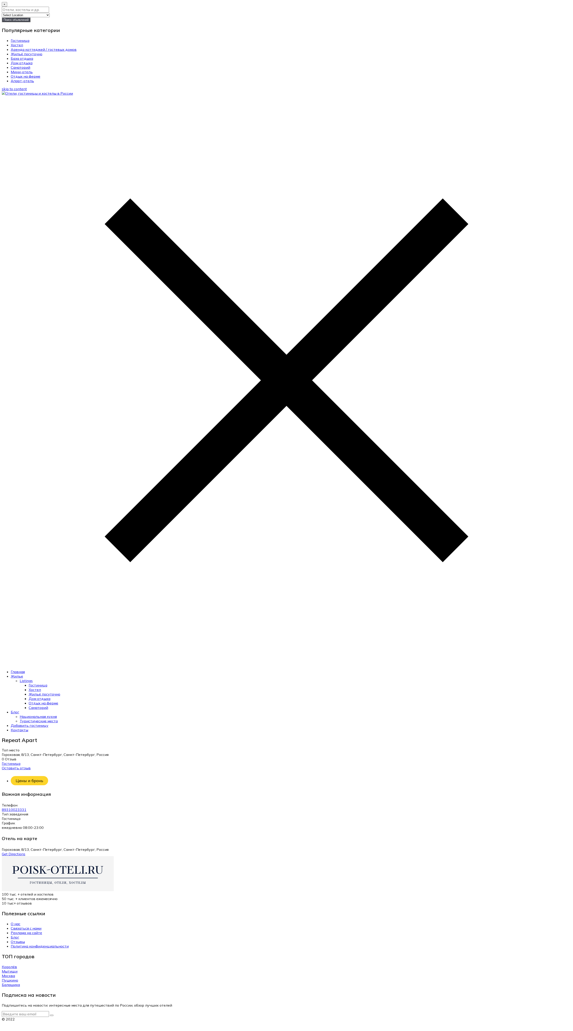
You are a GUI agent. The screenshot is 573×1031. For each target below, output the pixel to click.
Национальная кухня (38, 716)
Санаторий (20, 67)
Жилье (17, 676)
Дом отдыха (21, 63)
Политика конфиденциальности (40, 946)
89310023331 (14, 809)
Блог (15, 712)
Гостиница (20, 40)
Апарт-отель (22, 81)
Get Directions (13, 854)
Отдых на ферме (25, 76)
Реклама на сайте (26, 932)
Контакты (19, 730)
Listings (26, 680)
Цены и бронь (29, 780)
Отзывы (18, 941)
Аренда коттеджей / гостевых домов (44, 49)
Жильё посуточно (26, 54)
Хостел (17, 45)
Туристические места (39, 721)
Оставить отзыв (16, 768)
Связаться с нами (26, 928)
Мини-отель (22, 72)
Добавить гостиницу (29, 725)
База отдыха (22, 58)
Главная (18, 672)
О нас (15, 924)
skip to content (14, 89)
